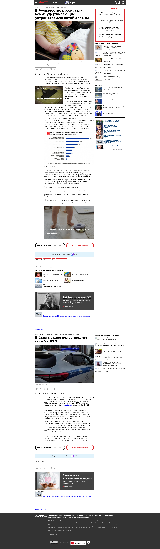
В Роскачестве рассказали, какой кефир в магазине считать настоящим (52, 280)
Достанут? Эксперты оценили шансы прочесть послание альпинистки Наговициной (114, 54)
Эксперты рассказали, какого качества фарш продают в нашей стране (52, 274)
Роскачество (51, 166)
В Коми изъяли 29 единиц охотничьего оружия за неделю (110, 13)
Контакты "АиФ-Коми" (95, 515)
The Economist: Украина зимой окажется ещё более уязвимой (111, 94)
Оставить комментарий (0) (80, 245)
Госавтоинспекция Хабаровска (44, 384)
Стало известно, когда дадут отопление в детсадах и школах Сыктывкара (110, 28)
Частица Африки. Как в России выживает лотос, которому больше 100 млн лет (113, 78)
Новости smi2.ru (41, 329)
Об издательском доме (55, 515)
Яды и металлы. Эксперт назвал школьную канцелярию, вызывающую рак (112, 47)
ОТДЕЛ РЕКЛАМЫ (108, 515)
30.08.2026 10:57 (39, 334)
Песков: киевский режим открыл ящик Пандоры (112, 100)
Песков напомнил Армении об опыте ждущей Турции (113, 88)
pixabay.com (51, 65)
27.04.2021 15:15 (39, 7)
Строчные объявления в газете (57, 517)
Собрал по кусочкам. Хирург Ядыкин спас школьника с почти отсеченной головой (114, 370)
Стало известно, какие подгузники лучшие (68, 229)
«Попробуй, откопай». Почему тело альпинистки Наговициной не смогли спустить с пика (113, 363)
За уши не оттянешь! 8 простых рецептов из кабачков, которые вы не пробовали (114, 60)
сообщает (68, 405)
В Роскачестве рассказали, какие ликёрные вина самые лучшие (52, 285)
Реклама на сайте (69, 515)
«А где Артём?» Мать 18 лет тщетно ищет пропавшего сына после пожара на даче (113, 339)
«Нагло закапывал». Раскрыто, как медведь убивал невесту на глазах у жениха (113, 345)
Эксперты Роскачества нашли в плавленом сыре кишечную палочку (81, 274)
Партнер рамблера (64, 542)
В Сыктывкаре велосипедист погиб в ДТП (110, 21)
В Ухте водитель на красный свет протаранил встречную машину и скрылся (110, 36)
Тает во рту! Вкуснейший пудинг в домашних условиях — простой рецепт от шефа (113, 351)
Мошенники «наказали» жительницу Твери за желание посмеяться (113, 106)
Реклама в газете (82, 515)
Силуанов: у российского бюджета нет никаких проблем (113, 112)
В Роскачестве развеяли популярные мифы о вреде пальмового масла (80, 280)
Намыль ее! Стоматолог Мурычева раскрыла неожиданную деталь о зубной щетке (113, 66)
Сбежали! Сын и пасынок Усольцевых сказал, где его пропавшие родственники (114, 72)
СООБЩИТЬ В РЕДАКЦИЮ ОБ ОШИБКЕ (79, 517)
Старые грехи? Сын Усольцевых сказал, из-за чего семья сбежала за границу (113, 357)
